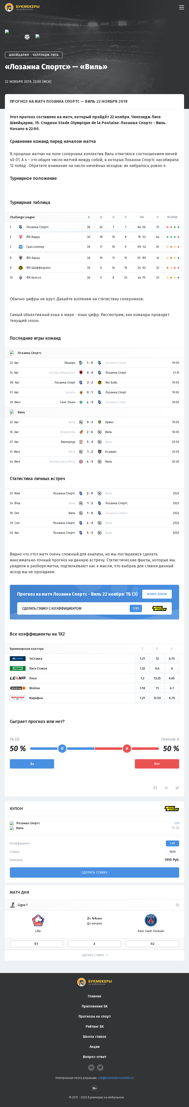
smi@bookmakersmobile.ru (116, 1078)
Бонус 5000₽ (157, 594)
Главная (94, 996)
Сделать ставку (94, 872)
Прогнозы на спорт (95, 1016)
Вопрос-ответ (94, 1057)
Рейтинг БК (95, 1026)
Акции (95, 1047)
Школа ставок (94, 1037)
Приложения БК (95, 1006)
